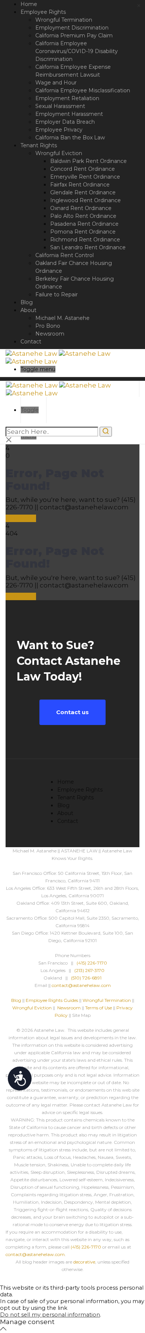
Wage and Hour (56, 82)
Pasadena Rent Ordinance (84, 223)
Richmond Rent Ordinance (85, 239)
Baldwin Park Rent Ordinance (88, 161)
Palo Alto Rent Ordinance (83, 216)
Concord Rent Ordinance (82, 169)
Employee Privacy (59, 129)
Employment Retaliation (67, 98)
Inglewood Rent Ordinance (85, 200)
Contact (30, 341)
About (28, 310)
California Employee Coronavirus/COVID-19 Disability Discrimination (76, 51)
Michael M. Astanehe (62, 318)
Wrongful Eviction (58, 153)
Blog (26, 302)
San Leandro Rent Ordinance (88, 247)
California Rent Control (64, 255)
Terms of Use (98, 1007)
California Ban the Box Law (70, 137)
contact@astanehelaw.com (81, 985)
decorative (84, 1262)
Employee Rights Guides (52, 1000)
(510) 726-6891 (86, 978)
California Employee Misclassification (82, 90)
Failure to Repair (56, 294)
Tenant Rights (38, 145)
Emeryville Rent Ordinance (85, 176)
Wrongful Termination (63, 19)
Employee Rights (43, 12)
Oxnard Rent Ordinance (81, 208)
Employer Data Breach (65, 121)
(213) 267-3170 (89, 970)
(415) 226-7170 (92, 963)
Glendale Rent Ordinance (83, 192)
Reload (24, 518)
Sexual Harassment (60, 106)
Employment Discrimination (72, 27)
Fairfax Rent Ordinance (80, 184)
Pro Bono (47, 326)
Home (28, 4)
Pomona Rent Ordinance (83, 231)
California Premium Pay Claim (74, 35)
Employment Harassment (69, 114)
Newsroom (49, 333)
